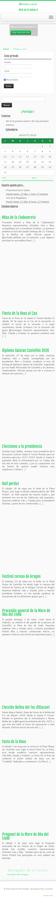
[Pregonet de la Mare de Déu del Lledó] (28, 817)
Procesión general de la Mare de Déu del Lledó (26, 612)
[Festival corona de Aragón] (28, 559)
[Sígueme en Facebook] (8, 18)
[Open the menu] (51, 17)
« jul (4, 177)
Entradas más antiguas (16, 874)
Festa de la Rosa (14, 741)
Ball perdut (10, 483)
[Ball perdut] (28, 522)
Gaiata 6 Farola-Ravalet (19, 889)
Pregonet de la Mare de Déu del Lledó (25, 836)
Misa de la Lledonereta (19, 217)
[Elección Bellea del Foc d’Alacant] (28, 690)
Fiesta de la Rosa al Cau (19, 313)
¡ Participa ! (27, 111)
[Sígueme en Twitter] (6, 18)
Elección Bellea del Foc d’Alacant (26, 707)
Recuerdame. (12, 79)
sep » (34, 177)
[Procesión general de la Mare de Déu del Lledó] (28, 653)
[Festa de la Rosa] (28, 780)
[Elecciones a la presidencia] (28, 429)
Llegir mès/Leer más (21, 32)
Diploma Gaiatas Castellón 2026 (25, 350)
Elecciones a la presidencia (22, 446)
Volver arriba (48, 895)
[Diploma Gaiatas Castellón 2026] (28, 392)
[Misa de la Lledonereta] (28, 259)
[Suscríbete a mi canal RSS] (3, 18)
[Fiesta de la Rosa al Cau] (28, 296)
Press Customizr (46, 889)
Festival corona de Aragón (21, 576)
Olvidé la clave (20, 49)
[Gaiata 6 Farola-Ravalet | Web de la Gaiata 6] (28, 4)
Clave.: (7, 70)
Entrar (6, 49)
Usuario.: (8, 62)
